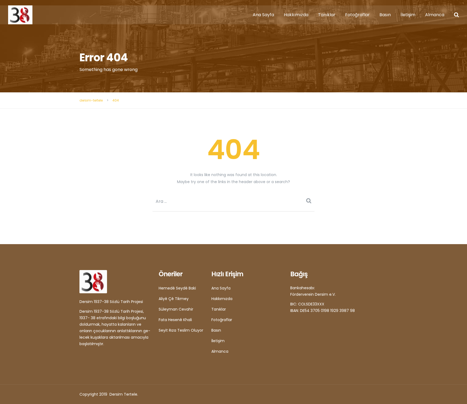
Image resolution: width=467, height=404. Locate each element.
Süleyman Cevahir (176, 309)
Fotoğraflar (357, 15)
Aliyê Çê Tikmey (174, 298)
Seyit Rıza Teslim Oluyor (181, 330)
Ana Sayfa (263, 15)
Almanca (434, 15)
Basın (385, 15)
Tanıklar (326, 15)
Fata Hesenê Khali (175, 319)
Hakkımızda (296, 15)
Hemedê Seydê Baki (177, 288)
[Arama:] (233, 201)
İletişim (408, 15)
